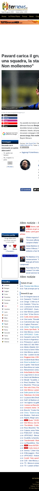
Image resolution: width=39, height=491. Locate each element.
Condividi (26, 189)
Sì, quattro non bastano (8, 154)
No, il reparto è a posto (9, 159)
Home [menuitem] (4, 16)
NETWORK (35, 478)
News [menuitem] (31, 16)
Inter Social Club (31, 143)
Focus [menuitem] (24, 16)
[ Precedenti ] (10, 251)
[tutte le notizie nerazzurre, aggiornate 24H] (15, 6)
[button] (10, 163)
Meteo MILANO (10, 256)
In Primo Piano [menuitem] (14, 16)
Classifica (6, 282)
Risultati (10, 166)
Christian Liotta (26, 145)
